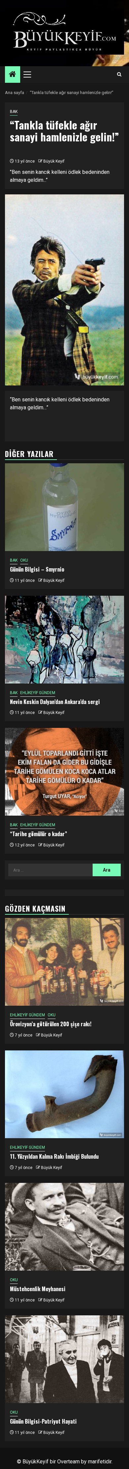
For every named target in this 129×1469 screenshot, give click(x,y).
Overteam (68, 1461)
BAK (14, 111)
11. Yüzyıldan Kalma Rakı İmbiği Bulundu (54, 1156)
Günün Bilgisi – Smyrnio (37, 569)
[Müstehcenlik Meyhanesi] (64, 1227)
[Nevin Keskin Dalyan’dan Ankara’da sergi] (64, 640)
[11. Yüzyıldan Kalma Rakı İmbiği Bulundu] (64, 1094)
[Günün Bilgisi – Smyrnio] (64, 507)
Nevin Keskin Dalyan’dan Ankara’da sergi (55, 702)
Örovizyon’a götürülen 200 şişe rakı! (50, 1024)
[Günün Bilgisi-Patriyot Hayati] (64, 1359)
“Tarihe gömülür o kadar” (38, 834)
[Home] (12, 74)
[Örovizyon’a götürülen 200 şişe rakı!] (64, 962)
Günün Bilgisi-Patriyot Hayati (43, 1421)
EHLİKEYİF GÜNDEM (37, 692)
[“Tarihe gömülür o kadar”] (64, 772)
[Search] (119, 74)
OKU (24, 560)
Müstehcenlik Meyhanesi (37, 1289)
